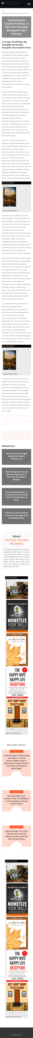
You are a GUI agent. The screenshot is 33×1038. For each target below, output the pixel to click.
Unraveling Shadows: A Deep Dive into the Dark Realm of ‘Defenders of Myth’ (16, 497)
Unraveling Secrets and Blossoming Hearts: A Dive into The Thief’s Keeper (16, 476)
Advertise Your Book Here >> (10, 210)
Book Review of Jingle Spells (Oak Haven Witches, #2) (16, 457)
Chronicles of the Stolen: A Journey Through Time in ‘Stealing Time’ (16, 516)
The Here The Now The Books (16, 751)
